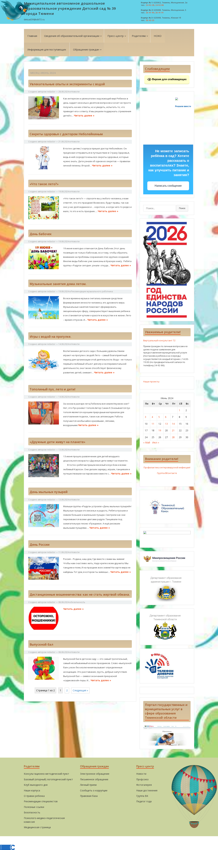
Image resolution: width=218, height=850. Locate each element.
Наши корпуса (32, 790)
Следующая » (80, 690)
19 (159, 430)
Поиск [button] (182, 208)
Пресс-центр (115, 36)
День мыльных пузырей (49, 492)
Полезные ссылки (34, 807)
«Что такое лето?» (44, 184)
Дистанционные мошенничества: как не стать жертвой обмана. (80, 594)
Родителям (139, 36)
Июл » (155, 442)
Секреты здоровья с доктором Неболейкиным (66, 134)
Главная (32, 36)
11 (153, 423)
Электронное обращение (94, 773)
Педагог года (144, 801)
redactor (51, 91)
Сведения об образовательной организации (71, 36)
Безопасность (78, 602)
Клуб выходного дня (36, 784)
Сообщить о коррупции (93, 790)
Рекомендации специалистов (41, 801)
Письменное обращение (94, 779)
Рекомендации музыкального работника (92, 291)
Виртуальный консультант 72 (159, 340)
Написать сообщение (168, 185)
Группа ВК (142, 795)
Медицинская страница (37, 827)
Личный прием (88, 784)
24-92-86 (159, 5)
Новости (75, 91)
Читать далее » (84, 115)
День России (40, 544)
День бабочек (41, 234)
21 (173, 430)
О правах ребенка (34, 795)
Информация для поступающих (46, 49)
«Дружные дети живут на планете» (58, 442)
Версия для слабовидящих (168, 79)
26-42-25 (150, 20)
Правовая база (89, 795)
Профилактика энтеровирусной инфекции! (167, 467)
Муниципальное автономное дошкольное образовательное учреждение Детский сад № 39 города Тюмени (70, 8)
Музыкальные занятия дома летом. (58, 284)
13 (166, 423)
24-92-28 (150, 5)
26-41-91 (159, 12)
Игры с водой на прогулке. (50, 336)
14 (173, 423)
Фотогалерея (144, 784)
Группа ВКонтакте (167, 473)
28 (173, 437)
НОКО (157, 36)
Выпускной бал (41, 644)
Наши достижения (146, 790)
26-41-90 (150, 12)
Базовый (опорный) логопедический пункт (48, 779)
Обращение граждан (86, 49)
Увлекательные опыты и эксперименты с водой (67, 84)
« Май (146, 442)
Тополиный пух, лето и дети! (52, 389)
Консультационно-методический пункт (46, 773)
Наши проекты (151, 381)
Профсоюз (142, 779)
